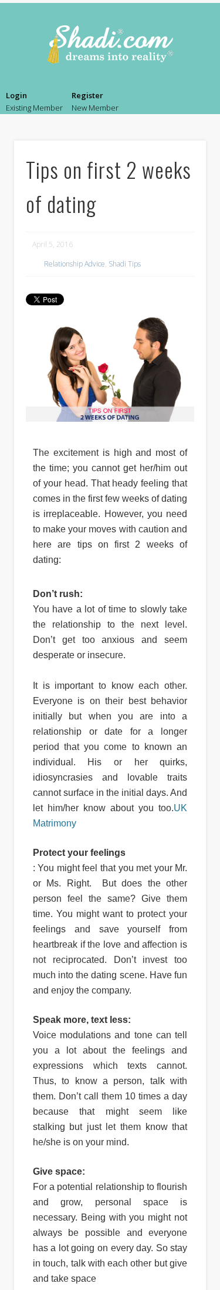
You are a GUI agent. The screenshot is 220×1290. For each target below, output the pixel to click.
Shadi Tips (125, 264)
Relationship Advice (74, 264)
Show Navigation (199, 103)
